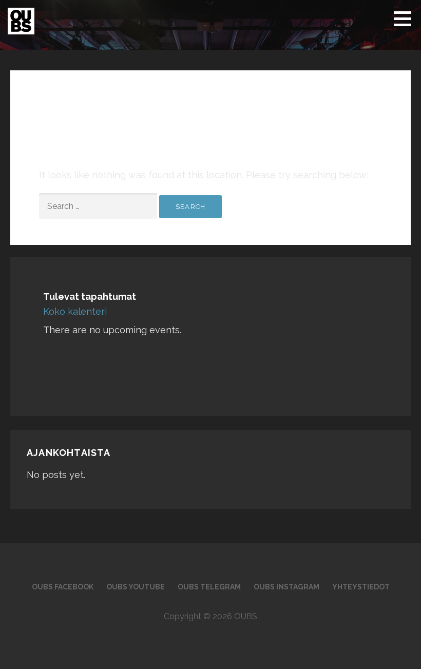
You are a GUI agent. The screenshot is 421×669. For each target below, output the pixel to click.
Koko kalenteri (75, 311)
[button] (406, 18)
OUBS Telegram (209, 587)
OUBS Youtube (135, 587)
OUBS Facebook (62, 587)
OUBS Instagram (286, 587)
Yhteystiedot (361, 587)
